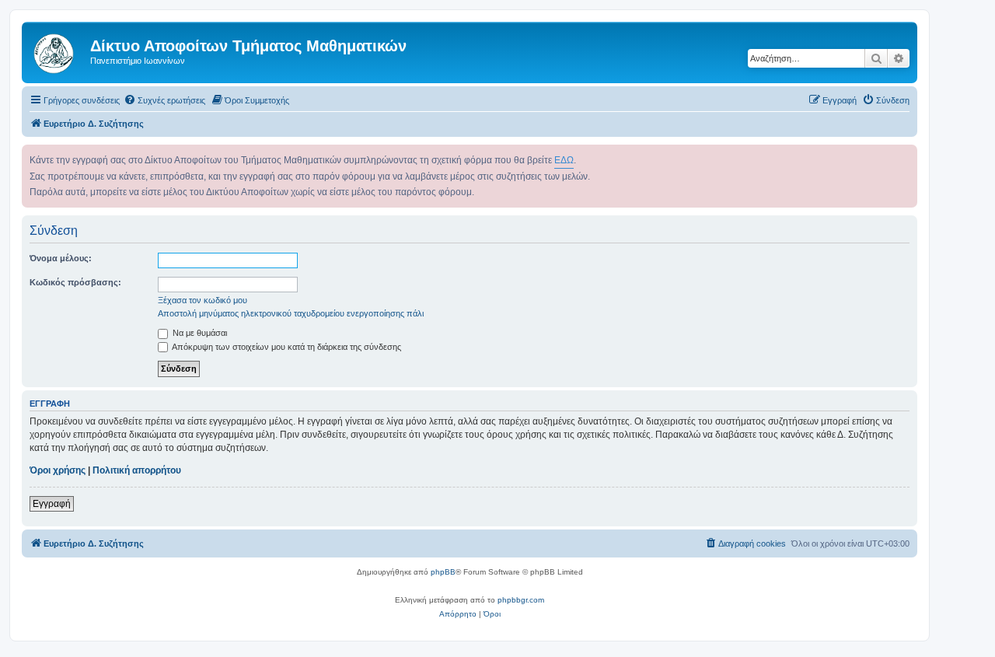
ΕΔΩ (564, 160)
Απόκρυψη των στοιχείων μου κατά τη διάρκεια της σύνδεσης (285, 346)
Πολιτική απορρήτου (137, 470)
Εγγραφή (52, 503)
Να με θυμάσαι (198, 332)
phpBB (443, 572)
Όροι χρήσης (58, 470)
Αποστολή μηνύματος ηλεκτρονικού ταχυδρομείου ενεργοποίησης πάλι (291, 313)
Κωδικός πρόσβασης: (75, 282)
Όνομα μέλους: (61, 258)
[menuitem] (164, 100)
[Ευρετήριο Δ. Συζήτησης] (58, 50)
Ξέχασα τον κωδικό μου (202, 300)
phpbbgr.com (521, 600)
